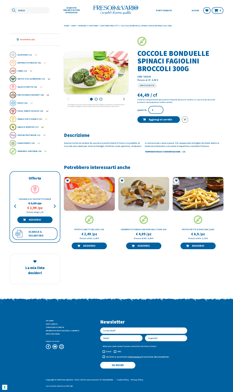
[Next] (54, 206)
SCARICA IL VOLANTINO (36, 233)
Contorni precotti (109, 25)
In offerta (27, 39)
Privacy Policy (137, 380)
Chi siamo (50, 321)
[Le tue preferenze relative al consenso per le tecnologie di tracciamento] (4, 387)
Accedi (195, 10)
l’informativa (134, 356)
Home (66, 25)
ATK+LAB (69, 386)
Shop (73, 25)
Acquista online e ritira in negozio (71, 10)
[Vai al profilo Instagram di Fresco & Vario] (61, 346)
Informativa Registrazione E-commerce (62, 331)
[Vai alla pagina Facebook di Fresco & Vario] (48, 346)
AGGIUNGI (35, 219)
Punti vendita (164, 10)
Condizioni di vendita (55, 327)
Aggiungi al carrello (160, 119)
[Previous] (15, 206)
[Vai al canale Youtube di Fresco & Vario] (54, 346)
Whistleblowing (53, 334)
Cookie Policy (123, 380)
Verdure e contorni (88, 25)
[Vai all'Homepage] (116, 10)
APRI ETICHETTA (147, 85)
